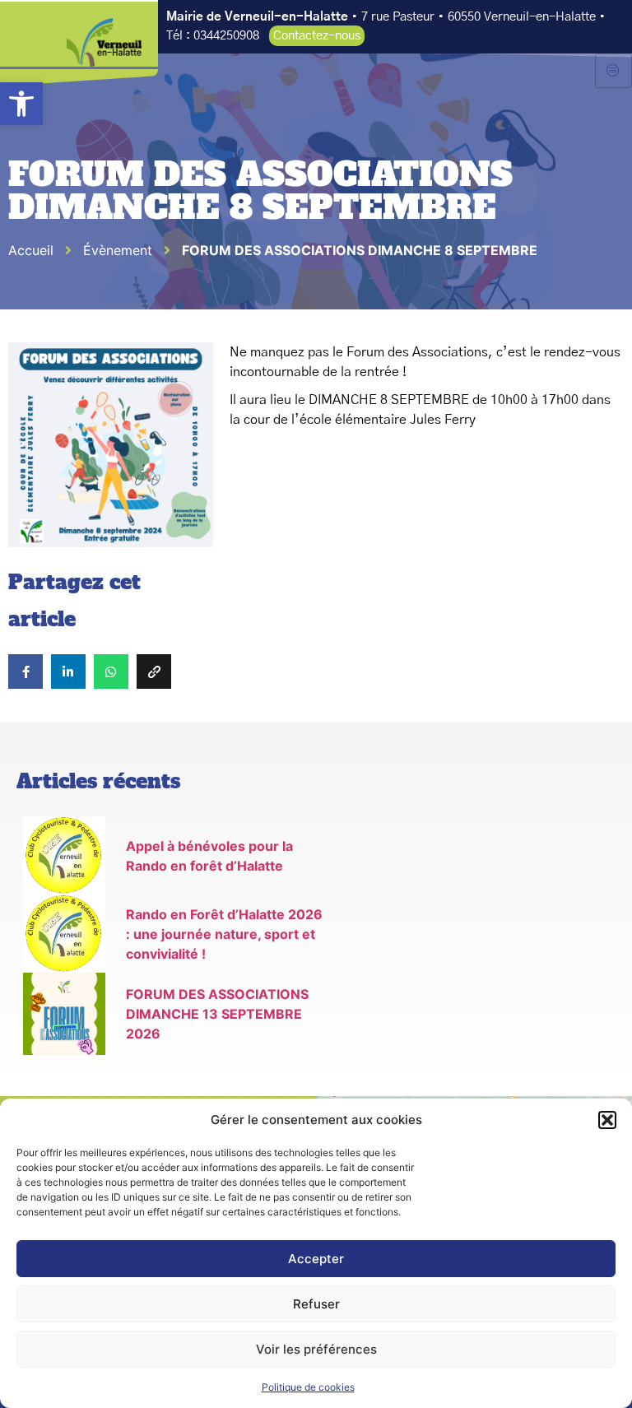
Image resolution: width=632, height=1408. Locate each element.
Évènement (117, 250)
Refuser (316, 1304)
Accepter (316, 1258)
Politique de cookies (308, 1387)
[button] (21, 103)
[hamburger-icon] (613, 70)
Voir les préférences (316, 1349)
